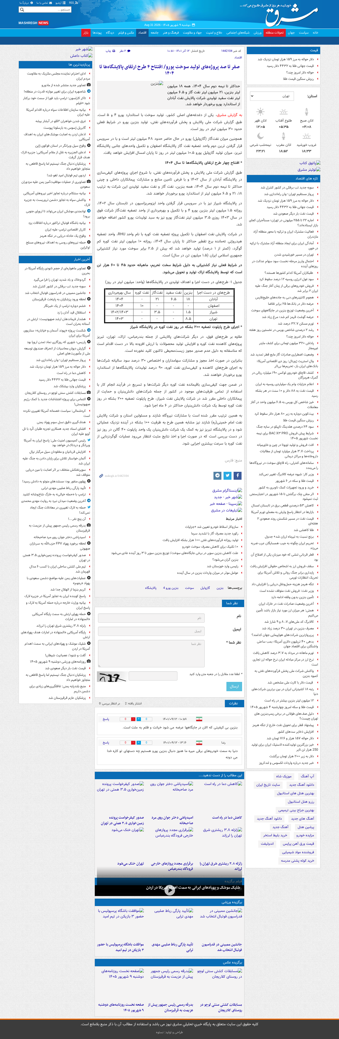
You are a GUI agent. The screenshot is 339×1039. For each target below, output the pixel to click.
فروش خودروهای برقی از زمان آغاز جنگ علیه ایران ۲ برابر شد (286, 288)
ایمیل (237, 629)
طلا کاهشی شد (304, 530)
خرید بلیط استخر (275, 835)
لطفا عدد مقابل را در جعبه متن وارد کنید (215, 674)
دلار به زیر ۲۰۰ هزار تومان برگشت (291, 756)
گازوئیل (205, 587)
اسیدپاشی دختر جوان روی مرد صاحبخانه (172, 820)
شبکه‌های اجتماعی (237, 32)
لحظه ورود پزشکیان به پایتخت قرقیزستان (59, 299)
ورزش (257, 32)
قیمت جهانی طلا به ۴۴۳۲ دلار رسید (290, 65)
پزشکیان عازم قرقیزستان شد (67, 697)
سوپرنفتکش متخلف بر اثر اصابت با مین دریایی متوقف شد (58, 472)
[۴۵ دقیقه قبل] (218, 797)
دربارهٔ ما (25, 3)
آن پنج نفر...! (77, 518)
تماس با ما (43, 3)
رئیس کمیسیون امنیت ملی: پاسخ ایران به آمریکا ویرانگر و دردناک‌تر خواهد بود (57, 443)
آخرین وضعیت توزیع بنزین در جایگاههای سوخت (282, 310)
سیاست (304, 32)
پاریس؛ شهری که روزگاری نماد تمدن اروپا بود (56, 342)
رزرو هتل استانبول (301, 802)
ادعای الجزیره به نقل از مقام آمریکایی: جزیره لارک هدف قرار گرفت (55, 155)
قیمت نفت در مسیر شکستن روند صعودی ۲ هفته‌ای (287, 521)
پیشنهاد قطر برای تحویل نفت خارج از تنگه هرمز (283, 725)
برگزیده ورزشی (232, 902)
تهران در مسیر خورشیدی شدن (294, 254)
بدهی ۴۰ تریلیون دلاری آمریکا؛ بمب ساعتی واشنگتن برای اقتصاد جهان (287, 644)
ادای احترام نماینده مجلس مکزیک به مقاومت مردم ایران (58, 76)
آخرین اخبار (82, 259)
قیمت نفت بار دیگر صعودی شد (293, 213)
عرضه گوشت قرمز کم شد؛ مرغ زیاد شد (288, 317)
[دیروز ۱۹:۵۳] (169, 843)
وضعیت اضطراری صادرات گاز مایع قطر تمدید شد (282, 354)
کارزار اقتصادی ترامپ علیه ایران (65, 229)
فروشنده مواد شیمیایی (298, 852)
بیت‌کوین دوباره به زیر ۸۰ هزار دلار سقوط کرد (284, 413)
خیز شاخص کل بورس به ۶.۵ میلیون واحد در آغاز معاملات (284, 405)
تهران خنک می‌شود (130, 864)
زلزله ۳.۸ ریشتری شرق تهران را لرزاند (61, 625)
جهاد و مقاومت (192, 32)
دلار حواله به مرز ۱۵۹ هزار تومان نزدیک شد (286, 59)
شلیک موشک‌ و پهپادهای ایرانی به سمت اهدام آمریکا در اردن (193, 887)
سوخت (189, 587)
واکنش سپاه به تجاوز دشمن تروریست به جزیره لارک (57, 202)
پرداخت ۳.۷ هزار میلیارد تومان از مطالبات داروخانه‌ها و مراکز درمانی (289, 454)
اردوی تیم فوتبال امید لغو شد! (66, 175)
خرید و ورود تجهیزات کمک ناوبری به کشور (286, 487)
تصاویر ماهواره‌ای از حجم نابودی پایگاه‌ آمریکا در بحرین (57, 271)
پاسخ (106, 719)
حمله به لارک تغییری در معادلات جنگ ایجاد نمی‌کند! (60, 510)
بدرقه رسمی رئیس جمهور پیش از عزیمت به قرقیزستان (170, 1007)
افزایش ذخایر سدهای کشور (296, 731)
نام (239, 616)
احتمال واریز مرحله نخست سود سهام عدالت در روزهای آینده (285, 264)
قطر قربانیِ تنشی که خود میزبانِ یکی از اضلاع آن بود (284, 557)
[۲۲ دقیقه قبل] (218, 924)
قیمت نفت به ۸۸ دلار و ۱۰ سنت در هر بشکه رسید (286, 393)
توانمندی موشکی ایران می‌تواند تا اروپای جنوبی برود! (58, 214)
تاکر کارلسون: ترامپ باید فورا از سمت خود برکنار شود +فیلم (56, 101)
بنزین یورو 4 (171, 587)
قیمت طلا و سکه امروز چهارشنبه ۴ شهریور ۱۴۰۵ (282, 707)
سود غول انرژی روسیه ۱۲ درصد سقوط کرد (286, 279)
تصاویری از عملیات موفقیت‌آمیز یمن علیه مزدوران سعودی (55, 184)
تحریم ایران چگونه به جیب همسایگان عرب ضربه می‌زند (284, 546)
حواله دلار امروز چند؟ (300, 72)
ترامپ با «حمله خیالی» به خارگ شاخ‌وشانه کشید (54, 494)
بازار (85, 32)
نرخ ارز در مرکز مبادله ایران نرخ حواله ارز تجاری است (285, 662)
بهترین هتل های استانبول (295, 793)
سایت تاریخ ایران (268, 785)
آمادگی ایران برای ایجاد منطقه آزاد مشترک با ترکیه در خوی (284, 246)
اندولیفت (267, 844)
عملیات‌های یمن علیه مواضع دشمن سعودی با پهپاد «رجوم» (58, 581)
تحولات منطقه (275, 32)
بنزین (220, 587)
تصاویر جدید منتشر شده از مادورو (64, 85)
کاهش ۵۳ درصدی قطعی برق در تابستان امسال (282, 505)
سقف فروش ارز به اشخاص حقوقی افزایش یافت (282, 566)
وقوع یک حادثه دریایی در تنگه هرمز (63, 235)
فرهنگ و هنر (171, 32)
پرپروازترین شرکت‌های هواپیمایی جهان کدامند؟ (283, 635)
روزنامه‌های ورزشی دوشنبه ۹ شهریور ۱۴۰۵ (58, 661)
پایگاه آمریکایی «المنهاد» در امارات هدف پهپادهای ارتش (55, 635)
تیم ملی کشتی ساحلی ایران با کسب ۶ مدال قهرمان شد (59, 569)
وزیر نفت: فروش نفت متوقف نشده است (287, 590)
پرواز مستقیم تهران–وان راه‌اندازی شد (289, 194)
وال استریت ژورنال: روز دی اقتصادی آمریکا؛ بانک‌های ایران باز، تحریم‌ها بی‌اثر (287, 364)
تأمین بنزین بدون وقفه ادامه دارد (292, 597)
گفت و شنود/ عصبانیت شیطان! (65, 655)
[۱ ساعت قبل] (169, 797)
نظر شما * (233, 642)
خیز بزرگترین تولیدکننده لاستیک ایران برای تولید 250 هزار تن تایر (284, 747)
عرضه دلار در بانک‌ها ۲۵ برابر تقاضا (291, 303)
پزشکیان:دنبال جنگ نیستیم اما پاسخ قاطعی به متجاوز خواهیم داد (58, 166)
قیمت (314, 50)
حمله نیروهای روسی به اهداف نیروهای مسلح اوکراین (58, 245)
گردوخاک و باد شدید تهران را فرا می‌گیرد (60, 279)
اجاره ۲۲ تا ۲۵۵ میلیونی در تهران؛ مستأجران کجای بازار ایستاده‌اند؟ (283, 223)
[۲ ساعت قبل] (218, 843)
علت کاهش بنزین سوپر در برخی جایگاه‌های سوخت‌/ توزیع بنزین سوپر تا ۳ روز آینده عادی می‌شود (174, 553)
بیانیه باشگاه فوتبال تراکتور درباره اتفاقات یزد (57, 222)
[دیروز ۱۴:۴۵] (120, 843)
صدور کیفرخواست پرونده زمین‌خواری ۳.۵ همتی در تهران (122, 820)
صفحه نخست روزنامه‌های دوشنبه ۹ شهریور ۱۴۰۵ (121, 1007)
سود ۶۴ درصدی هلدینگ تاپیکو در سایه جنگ (285, 426)
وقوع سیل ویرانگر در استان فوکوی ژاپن (60, 145)
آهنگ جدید (280, 827)
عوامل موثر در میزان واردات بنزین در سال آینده (207, 572)
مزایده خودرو (305, 835)
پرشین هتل (306, 827)
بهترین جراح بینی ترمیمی (296, 810)
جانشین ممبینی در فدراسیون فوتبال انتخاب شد (222, 947)
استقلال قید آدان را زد (71, 312)
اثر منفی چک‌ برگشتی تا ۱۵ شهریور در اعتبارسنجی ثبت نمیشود (283, 497)
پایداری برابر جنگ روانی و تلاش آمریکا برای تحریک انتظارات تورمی (288, 575)
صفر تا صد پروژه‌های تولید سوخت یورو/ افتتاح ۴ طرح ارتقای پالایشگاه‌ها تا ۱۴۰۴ (169, 70)
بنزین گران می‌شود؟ (225, 559)
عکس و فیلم (126, 32)
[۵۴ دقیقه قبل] (218, 984)
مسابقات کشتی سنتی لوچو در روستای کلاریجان (221, 1007)
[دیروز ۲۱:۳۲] (120, 924)
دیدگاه (110, 32)
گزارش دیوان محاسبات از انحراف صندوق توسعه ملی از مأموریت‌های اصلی (57, 351)
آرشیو (59, 3)
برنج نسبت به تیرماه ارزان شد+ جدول (289, 536)
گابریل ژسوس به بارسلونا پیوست (64, 127)
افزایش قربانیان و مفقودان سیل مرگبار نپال (57, 451)
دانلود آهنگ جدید (301, 785)
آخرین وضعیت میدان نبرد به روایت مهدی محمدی (53, 501)
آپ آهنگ (307, 776)
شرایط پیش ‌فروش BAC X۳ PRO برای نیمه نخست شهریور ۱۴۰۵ (287, 436)
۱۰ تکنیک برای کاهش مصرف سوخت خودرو (210, 546)
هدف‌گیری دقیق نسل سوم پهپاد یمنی (61, 422)
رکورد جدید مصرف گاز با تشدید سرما (214, 533)
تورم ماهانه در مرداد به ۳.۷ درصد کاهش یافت (283, 652)
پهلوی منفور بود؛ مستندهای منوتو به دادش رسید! (54, 481)
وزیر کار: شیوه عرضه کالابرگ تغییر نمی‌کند (286, 474)
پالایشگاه (151, 587)
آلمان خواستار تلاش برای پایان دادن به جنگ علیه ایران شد (56, 461)
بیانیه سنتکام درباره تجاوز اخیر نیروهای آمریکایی (54, 193)
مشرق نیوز (280, 13)
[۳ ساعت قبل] (120, 984)
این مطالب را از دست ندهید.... (220, 775)
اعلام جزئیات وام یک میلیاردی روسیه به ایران (285, 384)
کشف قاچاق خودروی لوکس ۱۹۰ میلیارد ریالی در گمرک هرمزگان (285, 375)
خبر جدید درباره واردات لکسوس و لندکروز (286, 762)
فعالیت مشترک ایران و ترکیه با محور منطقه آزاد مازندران (285, 234)
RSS (72, 3)
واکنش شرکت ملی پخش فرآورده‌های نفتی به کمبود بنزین (286, 673)
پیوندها (97, 32)
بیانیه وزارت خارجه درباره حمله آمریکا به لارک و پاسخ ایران (58, 605)
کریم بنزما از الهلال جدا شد (68, 589)
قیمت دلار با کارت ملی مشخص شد (290, 682)
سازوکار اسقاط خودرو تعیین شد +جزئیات (211, 526)
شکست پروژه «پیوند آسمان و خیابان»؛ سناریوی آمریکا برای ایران (57, 333)
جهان (291, 32)
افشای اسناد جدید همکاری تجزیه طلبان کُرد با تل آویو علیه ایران (56, 431)
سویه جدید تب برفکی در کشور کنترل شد (287, 187)
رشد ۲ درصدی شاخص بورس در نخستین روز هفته (281, 330)
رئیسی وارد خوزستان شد (222, 566)
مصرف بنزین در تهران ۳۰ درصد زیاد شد (288, 628)
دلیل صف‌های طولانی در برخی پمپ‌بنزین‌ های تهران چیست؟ (286, 716)
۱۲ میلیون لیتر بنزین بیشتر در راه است (289, 700)
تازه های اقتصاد (307, 178)
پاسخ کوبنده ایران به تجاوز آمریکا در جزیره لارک (55, 596)
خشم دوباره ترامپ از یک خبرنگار (65, 305)
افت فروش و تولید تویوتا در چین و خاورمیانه (285, 444)
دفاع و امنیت (214, 32)
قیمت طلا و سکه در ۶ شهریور (294, 480)
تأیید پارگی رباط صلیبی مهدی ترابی (172, 947)
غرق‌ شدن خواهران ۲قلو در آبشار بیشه (60, 121)
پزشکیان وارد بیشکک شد (69, 386)
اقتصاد (142, 32)
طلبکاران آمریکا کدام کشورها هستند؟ (289, 272)
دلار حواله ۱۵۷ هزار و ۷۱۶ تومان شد (290, 738)
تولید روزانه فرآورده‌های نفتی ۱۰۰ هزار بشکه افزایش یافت (200, 540)
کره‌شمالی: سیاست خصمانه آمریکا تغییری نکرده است (56, 413)
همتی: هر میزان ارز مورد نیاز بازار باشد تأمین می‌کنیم (287, 613)
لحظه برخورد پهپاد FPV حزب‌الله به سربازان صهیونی (60, 546)
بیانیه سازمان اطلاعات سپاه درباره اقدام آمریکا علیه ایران (58, 112)
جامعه (155, 32)
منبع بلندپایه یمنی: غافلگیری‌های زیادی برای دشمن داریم (59, 689)
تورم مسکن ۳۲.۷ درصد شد (296, 323)
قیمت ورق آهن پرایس (298, 844)
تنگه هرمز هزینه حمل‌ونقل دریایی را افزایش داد (283, 584)
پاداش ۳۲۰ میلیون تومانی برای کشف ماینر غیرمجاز (288, 346)
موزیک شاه (284, 776)
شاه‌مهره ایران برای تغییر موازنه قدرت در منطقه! (55, 91)
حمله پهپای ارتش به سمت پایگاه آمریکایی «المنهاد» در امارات (61, 617)
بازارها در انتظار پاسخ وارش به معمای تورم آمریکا (282, 512)
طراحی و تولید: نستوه (169, 1032)
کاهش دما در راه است (227, 818)
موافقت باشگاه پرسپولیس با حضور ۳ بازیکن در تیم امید (120, 947)
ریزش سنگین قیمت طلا (298, 78)
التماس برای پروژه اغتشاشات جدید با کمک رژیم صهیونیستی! (57, 402)
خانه (315, 32)
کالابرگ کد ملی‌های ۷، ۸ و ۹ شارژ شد (289, 621)
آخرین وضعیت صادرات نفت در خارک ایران (286, 603)
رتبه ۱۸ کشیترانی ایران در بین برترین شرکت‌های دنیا (285, 692)
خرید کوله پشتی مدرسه (297, 860)
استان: (312, 96)
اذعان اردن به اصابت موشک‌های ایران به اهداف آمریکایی (57, 137)
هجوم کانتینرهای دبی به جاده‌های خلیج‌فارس (284, 297)
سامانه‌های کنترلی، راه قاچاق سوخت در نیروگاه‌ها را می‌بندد (283, 465)
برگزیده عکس (232, 962)
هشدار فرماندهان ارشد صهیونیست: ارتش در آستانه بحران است (58, 322)
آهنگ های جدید (302, 818)
